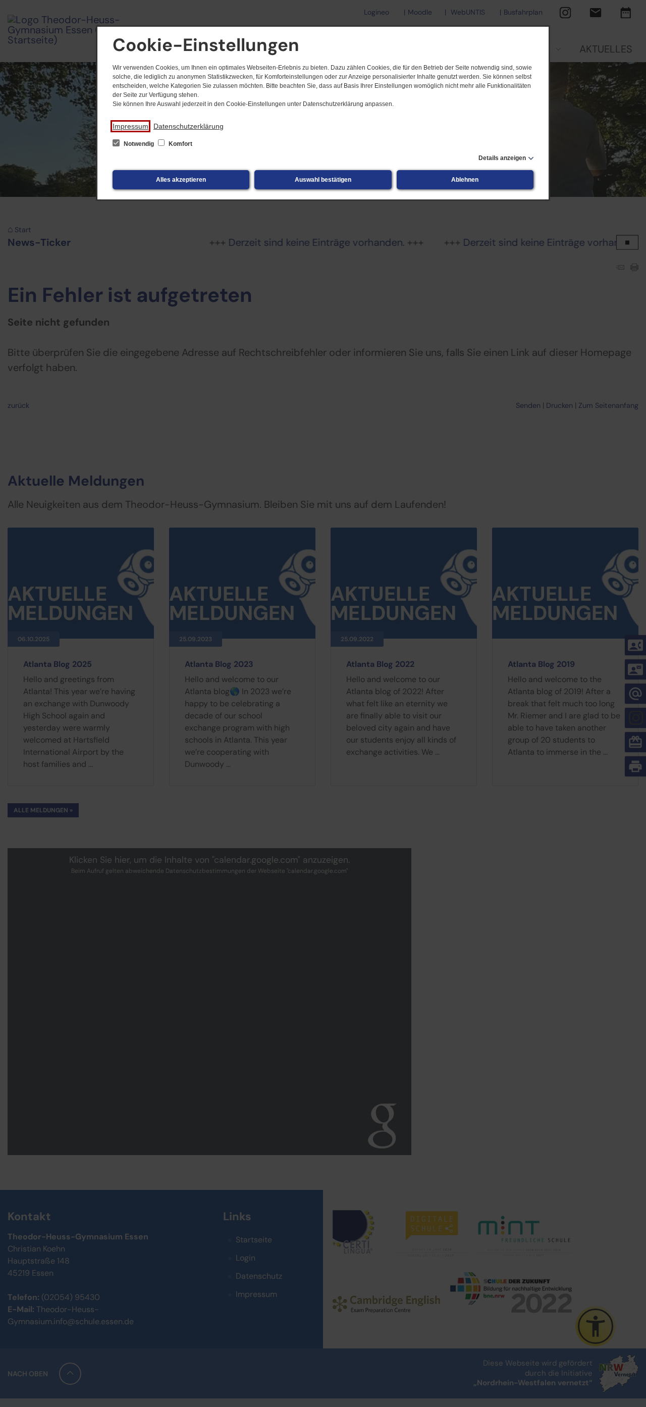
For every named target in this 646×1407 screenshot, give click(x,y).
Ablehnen (464, 179)
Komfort (179, 143)
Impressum (130, 126)
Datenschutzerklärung (188, 126)
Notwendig (138, 143)
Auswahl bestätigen (323, 179)
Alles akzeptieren (181, 179)
